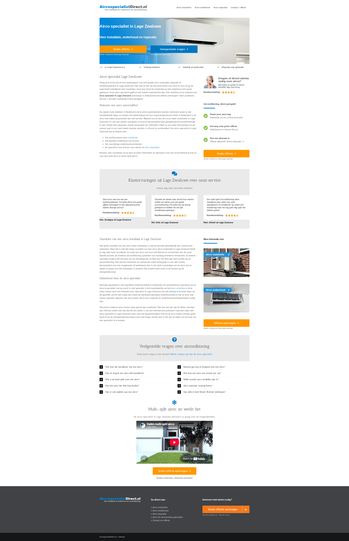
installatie (133, 137)
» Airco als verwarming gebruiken (167, 517)
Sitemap (121, 537)
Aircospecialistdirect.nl (108, 537)
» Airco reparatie (158, 513)
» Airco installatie (159, 507)
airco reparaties (152, 147)
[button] (136, 367)
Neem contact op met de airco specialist (191, 354)
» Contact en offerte (160, 520)
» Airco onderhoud (160, 510)
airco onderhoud (179, 288)
